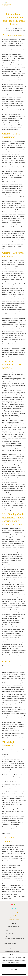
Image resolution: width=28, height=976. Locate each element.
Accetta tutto (14, 965)
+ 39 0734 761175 (9, 933)
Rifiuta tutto (14, 973)
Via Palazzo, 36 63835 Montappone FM (14, 938)
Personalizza (14, 969)
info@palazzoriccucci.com (10, 936)
